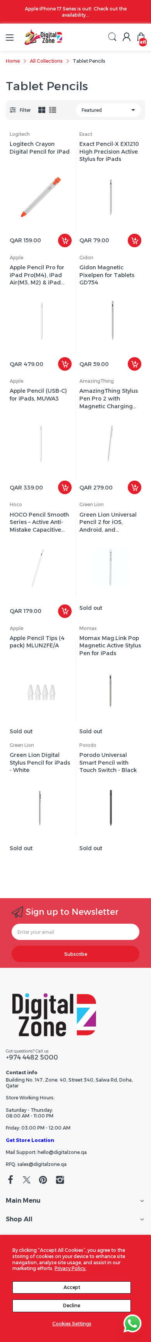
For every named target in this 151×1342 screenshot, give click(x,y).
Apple (16, 257)
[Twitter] (27, 1180)
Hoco (16, 504)
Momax (88, 628)
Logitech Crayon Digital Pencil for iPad (40, 147)
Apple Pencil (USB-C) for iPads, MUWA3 (38, 394)
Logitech (20, 134)
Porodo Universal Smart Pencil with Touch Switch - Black (108, 762)
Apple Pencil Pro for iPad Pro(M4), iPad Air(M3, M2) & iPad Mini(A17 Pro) (37, 275)
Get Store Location (30, 1140)
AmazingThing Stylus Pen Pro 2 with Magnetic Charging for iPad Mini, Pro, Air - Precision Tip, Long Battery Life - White (110, 398)
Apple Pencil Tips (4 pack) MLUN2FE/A (37, 642)
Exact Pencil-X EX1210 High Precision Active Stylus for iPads (109, 151)
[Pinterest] (43, 1180)
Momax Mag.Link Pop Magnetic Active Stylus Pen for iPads (110, 646)
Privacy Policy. (70, 1268)
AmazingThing (96, 381)
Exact (85, 134)
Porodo (87, 745)
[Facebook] (10, 1180)
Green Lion (91, 504)
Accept (71, 1287)
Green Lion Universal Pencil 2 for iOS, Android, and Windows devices (108, 522)
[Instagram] (60, 1180)
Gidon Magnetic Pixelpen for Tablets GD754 (106, 275)
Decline (71, 1305)
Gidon (86, 257)
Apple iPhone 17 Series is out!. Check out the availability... (76, 12)
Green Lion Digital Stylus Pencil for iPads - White (40, 762)
